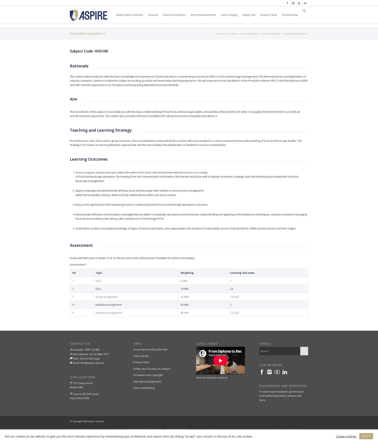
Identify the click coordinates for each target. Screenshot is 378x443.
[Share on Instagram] (271, 372)
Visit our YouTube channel (211, 377)
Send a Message (90, 358)
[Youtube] (299, 3)
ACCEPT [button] (366, 436)
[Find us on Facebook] (263, 372)
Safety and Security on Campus (152, 368)
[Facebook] (287, 3)
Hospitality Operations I (87, 33)
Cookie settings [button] (346, 436)
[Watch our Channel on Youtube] (278, 372)
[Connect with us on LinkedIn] (286, 372)
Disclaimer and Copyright (148, 375)
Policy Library (141, 356)
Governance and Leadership (150, 349)
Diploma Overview (270, 33)
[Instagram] (293, 3)
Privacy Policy (141, 362)
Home (235, 33)
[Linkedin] (305, 3)
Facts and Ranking (144, 388)
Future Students (249, 33)
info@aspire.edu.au (92, 363)
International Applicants (147, 381)
